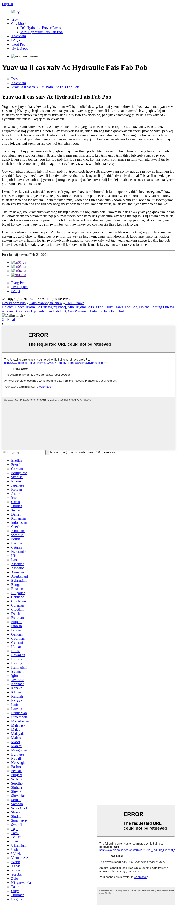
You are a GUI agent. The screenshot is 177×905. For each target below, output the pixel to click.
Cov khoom (19, 24)
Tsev (14, 19)
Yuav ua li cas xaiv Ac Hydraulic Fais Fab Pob (45, 87)
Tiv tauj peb (19, 48)
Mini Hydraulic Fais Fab (85, 307)
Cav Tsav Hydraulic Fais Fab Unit (41, 311)
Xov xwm (18, 36)
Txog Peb (18, 44)
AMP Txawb (74, 303)
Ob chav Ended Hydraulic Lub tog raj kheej (34, 307)
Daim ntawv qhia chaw (45, 303)
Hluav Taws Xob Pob (121, 307)
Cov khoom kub (14, 303)
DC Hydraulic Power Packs (40, 28)
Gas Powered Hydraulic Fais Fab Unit (96, 311)
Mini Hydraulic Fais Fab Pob (41, 32)
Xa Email (9, 319)
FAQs (15, 40)
